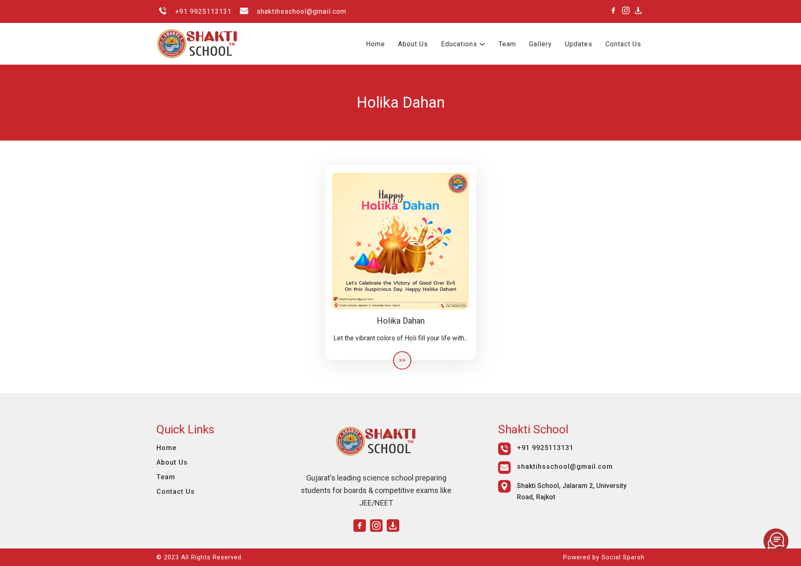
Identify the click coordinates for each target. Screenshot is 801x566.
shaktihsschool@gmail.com (301, 11)
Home (375, 44)
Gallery (540, 44)
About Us (413, 44)
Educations (459, 44)
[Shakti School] (775, 540)
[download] (638, 10)
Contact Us (623, 44)
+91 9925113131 (203, 11)
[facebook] (613, 10)
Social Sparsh (623, 557)
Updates (578, 44)
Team (507, 44)
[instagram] (626, 10)
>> (402, 360)
